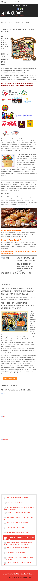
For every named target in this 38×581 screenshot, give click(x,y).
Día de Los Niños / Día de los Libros (15, 553)
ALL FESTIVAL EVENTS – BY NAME (23, 573)
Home (8, 573)
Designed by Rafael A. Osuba (25, 578)
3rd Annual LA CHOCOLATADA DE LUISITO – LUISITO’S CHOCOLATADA (19, 538)
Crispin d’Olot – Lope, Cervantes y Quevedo (18, 513)
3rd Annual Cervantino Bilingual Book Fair (17, 548)
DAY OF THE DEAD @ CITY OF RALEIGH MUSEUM (18, 523)
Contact (13, 573)
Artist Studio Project (11, 578)
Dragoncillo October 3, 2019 (15, 503)
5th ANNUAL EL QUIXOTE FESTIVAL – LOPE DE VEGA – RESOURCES (18, 563)
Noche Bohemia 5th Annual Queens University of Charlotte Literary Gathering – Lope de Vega (18, 543)
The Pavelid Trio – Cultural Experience (17, 528)
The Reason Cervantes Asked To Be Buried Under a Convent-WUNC (18, 575)
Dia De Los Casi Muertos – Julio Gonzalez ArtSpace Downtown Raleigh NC (19, 508)
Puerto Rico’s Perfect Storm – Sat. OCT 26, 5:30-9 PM (18, 518)
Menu (2, 2)
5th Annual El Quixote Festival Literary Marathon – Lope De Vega (18, 558)
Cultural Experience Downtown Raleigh (17, 498)
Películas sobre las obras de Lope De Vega (18, 533)
